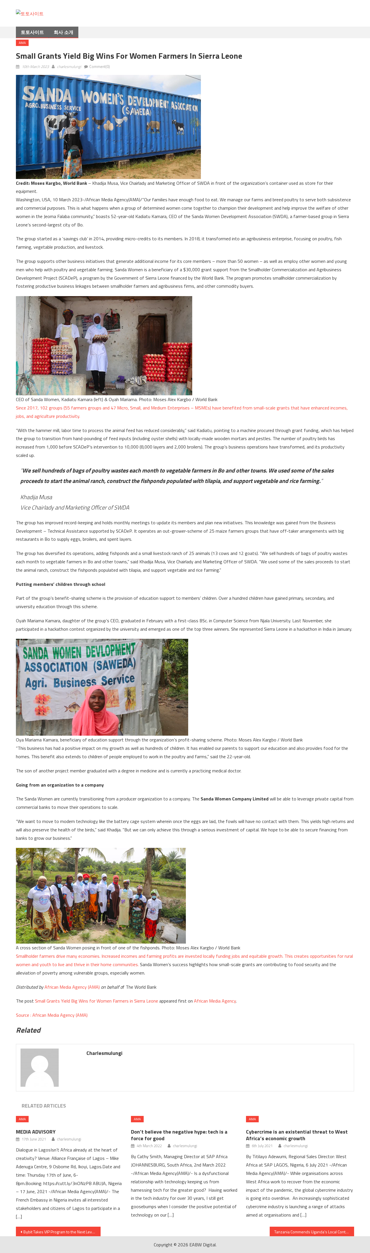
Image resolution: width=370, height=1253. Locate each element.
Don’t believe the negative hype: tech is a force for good (179, 1135)
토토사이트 (32, 32)
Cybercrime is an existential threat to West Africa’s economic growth (297, 1135)
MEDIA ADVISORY (36, 1132)
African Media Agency (215, 1000)
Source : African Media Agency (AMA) (52, 1015)
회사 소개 (63, 32)
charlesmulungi (69, 66)
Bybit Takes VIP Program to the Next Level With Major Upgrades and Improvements (62, 1232)
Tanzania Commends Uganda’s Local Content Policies (314, 1232)
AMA (22, 42)
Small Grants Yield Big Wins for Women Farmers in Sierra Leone (96, 1000)
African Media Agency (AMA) (72, 986)
